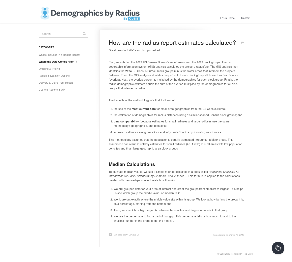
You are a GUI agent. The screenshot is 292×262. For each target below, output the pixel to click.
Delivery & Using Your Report (56, 82)
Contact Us (134, 234)
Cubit (221, 253)
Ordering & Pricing (49, 68)
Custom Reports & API (52, 89)
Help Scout (248, 253)
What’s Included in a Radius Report (59, 55)
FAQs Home (227, 18)
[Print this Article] (242, 42)
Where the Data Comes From (57, 62)
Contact (245, 18)
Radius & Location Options (54, 75)
